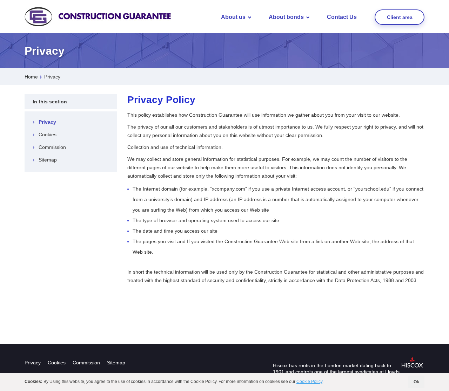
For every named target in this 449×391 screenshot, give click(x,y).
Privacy (47, 122)
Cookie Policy (309, 381)
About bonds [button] (286, 17)
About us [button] (233, 17)
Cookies (47, 134)
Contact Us (342, 17)
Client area (400, 17)
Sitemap (48, 160)
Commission (52, 147)
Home (31, 77)
